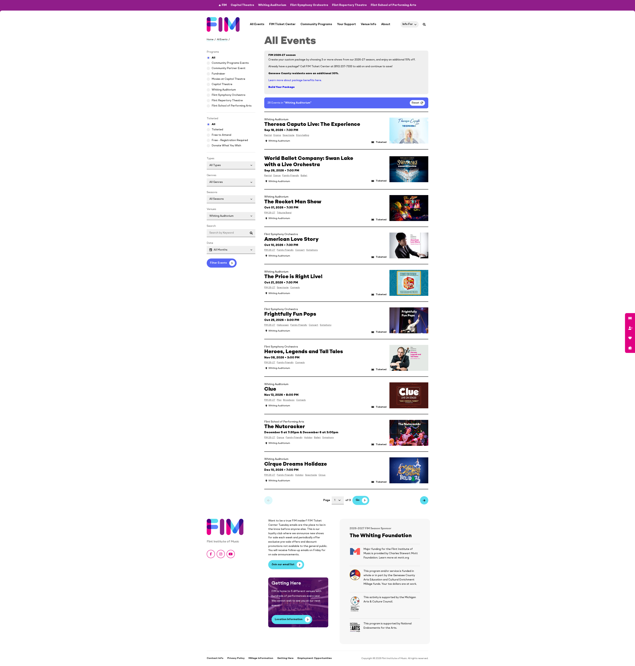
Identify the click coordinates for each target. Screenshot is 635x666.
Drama (277, 135)
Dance (277, 175)
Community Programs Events (230, 63)
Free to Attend (221, 135)
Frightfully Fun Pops (290, 314)
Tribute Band (284, 213)
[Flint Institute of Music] (223, 24)
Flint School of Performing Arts (232, 106)
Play (279, 400)
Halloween (283, 325)
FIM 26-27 (269, 213)
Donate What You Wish (226, 145)
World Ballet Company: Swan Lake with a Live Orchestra (308, 161)
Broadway (289, 400)
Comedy (295, 287)
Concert (300, 250)
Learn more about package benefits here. (295, 80)
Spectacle (288, 135)
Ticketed (217, 129)
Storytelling (302, 135)
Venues (211, 209)
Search (211, 226)
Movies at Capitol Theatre (228, 79)
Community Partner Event (228, 68)
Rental (268, 135)
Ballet (304, 175)
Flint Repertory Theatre (227, 100)
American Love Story (291, 239)
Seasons (212, 192)
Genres (211, 175)
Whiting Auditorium (224, 90)
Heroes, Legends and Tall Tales (303, 351)
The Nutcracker (284, 426)
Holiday (308, 437)
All (213, 57)
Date (210, 243)
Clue (270, 389)
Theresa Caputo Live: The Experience (312, 124)
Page (326, 500)
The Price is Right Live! (293, 276)
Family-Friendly (290, 175)
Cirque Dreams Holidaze (295, 464)
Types (210, 158)
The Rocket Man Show (292, 202)
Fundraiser (218, 74)
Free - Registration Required (230, 140)
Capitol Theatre (222, 84)
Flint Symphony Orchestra (228, 95)
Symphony (312, 250)
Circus (321, 475)
